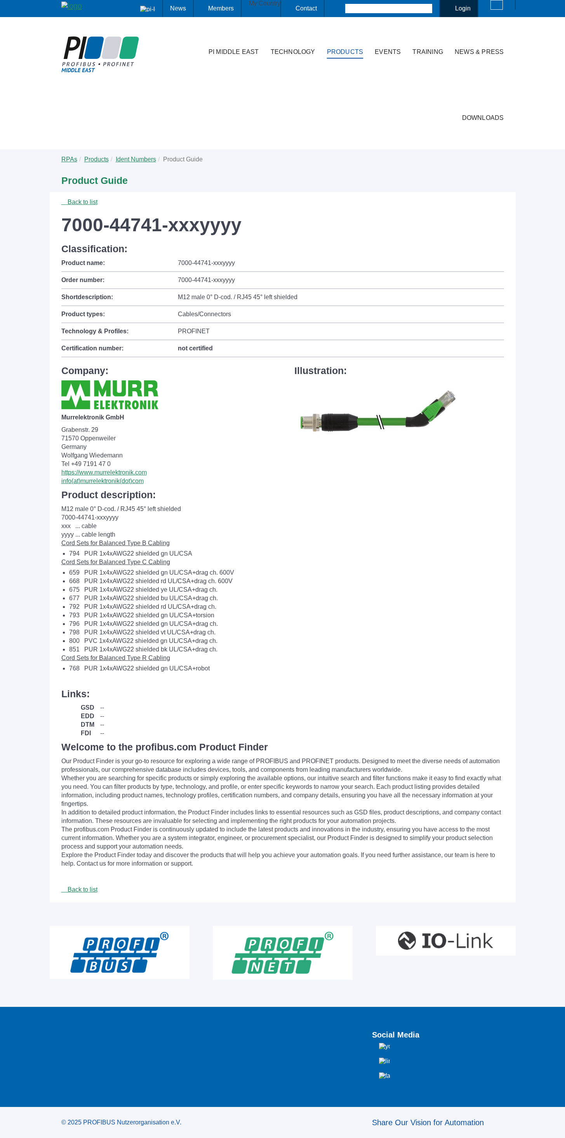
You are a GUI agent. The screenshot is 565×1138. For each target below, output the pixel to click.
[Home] (194, 36)
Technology (293, 51)
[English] (496, 5)
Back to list (81, 202)
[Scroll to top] (555, 1126)
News (178, 8)
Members (221, 8)
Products (345, 51)
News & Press (479, 51)
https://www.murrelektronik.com (104, 472)
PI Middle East (234, 51)
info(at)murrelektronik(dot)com (102, 481)
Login (463, 8)
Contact (306, 8)
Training (427, 51)
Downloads (483, 117)
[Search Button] (338, 8)
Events (388, 51)
